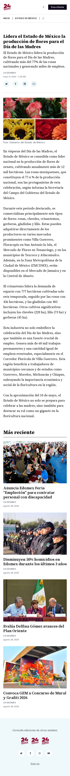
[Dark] (44, 7)
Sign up (35, 763)
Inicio (6, 18)
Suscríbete (57, 7)
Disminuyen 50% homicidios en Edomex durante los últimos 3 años (35, 562)
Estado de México (26, 18)
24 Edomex (9, 73)
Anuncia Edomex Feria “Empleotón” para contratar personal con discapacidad (29, 493)
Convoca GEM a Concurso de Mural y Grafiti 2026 (34, 695)
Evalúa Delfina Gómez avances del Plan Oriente (33, 628)
